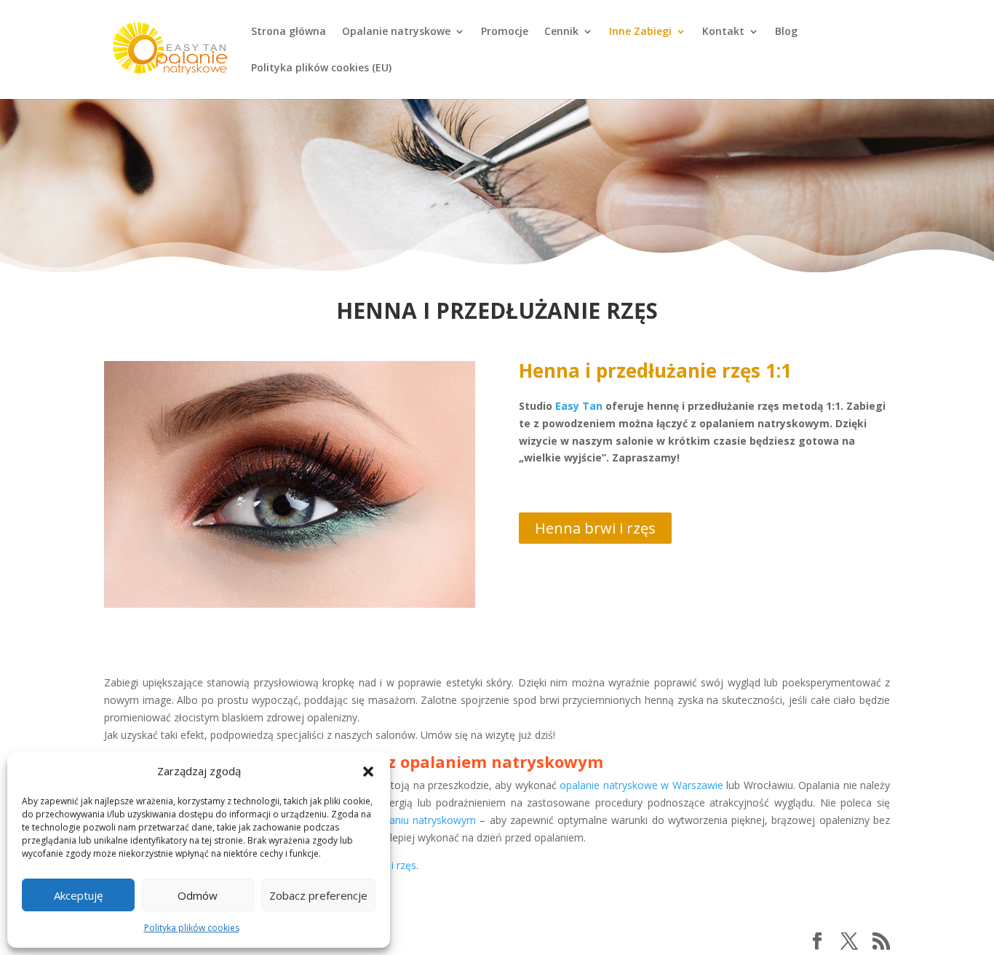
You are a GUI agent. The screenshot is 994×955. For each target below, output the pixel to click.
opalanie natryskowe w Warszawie (641, 785)
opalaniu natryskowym (422, 820)
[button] (368, 771)
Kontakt (723, 32)
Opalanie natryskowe (396, 32)
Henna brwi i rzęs (595, 528)
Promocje (504, 32)
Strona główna (288, 32)
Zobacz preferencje (318, 895)
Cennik (561, 32)
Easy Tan (579, 406)
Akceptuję (78, 895)
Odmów (198, 895)
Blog (786, 32)
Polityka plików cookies (191, 928)
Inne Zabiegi (640, 32)
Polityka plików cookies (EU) (321, 68)
